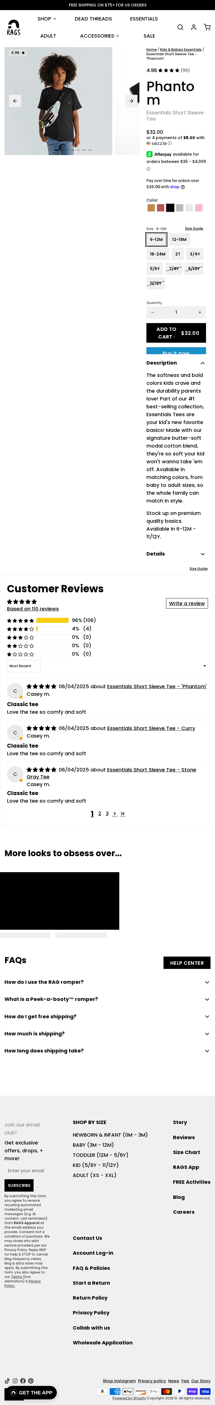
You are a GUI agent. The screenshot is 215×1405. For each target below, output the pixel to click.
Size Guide (194, 228)
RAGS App (186, 1167)
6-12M (156, 239)
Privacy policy (152, 1381)
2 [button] (99, 813)
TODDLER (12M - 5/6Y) (100, 1154)
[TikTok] (7, 1381)
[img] (42, 686)
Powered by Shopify (129, 1398)
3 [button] (107, 813)
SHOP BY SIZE (89, 1122)
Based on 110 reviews (33, 608)
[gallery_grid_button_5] (84, 150)
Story (180, 1122)
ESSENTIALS (144, 18)
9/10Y (194, 268)
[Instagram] (15, 1381)
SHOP (44, 18)
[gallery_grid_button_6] (90, 150)
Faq (185, 1381)
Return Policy (90, 1297)
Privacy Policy (91, 1312)
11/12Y (156, 283)
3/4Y (195, 254)
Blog (179, 1197)
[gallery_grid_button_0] (56, 150)
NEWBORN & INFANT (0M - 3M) (110, 1134)
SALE (149, 35)
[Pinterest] (31, 1381)
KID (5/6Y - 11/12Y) (96, 1165)
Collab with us (91, 1327)
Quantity (154, 303)
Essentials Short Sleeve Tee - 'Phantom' (157, 686)
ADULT (48, 35)
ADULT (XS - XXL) (94, 1175)
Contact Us (87, 1238)
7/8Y (174, 268)
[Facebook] (23, 1381)
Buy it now (176, 352)
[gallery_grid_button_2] (67, 150)
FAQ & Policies (91, 1268)
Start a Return (91, 1282)
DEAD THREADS (93, 18)
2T (178, 254)
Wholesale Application (103, 1342)
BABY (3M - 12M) (93, 1144)
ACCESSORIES (97, 35)
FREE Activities (192, 1181)
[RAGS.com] (13, 27)
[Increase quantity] (200, 312)
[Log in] (191, 27)
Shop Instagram (119, 1381)
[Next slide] (131, 101)
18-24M (158, 254)
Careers (184, 1211)
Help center (187, 962)
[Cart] (205, 27)
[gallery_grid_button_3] (73, 150)
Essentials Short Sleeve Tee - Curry (151, 728)
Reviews (184, 1137)
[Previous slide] (15, 101)
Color (152, 200)
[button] (176, 140)
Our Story (201, 1381)
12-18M (179, 239)
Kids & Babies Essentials (181, 49)
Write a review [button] (187, 603)
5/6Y (155, 268)
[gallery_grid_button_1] (62, 150)
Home (151, 49)
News (173, 1381)
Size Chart (186, 1152)
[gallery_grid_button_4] (78, 150)
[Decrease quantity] (152, 312)
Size (156, 229)
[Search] (178, 27)
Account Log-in (93, 1252)
